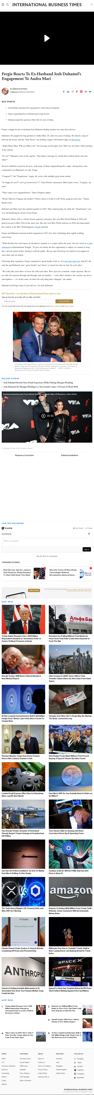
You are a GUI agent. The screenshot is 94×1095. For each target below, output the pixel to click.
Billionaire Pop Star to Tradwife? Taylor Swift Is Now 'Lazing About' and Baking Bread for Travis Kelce (69, 950)
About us (41, 1059)
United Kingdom (61, 1069)
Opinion (4, 1084)
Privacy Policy (69, 306)
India (57, 1062)
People (37, 226)
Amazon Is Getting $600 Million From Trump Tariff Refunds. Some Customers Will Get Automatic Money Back (70, 910)
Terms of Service (55, 306)
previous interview (72, 261)
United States (60, 1073)
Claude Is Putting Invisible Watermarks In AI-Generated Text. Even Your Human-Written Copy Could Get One (23, 990)
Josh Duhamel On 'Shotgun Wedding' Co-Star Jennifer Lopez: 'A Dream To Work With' (40, 387)
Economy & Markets (8, 1066)
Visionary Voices (25, 1059)
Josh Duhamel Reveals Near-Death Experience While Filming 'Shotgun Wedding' (38, 383)
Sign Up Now (34, 590)
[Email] (86, 92)
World (4, 1059)
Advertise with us (43, 1077)
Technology (5, 1073)
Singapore (59, 1066)
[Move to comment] (90, 92)
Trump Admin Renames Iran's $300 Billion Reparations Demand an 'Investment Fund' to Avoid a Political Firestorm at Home (21, 638)
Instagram (76, 139)
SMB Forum (24, 1066)
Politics (4, 1077)
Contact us (41, 1062)
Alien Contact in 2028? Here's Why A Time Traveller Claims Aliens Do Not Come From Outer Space (70, 678)
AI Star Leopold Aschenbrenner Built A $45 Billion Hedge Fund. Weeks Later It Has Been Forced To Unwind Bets (23, 718)
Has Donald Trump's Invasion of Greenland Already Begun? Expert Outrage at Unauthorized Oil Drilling (23, 833)
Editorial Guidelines (69, 455)
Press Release (25, 1073)
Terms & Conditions (44, 1066)
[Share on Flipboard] (77, 92)
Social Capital (24, 1062)
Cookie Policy (42, 1073)
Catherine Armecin (20, 89)
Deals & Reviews (25, 1080)
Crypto (4, 1080)
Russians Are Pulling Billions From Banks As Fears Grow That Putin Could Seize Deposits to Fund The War (69, 638)
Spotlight (23, 1069)
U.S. (3, 1062)
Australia (59, 1059)
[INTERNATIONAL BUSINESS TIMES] (47, 5)
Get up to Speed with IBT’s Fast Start (79, 589)
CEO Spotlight (24, 1077)
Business (5, 1069)
